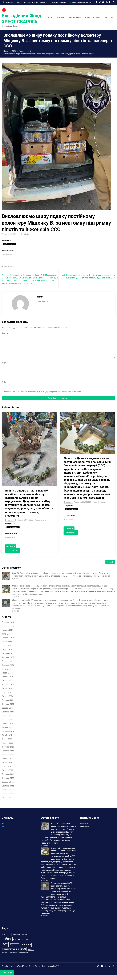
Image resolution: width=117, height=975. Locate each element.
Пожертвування (10, 949)
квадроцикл (13, 952)
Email (5, 372)
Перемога (26, 944)
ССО (23, 949)
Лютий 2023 (7, 762)
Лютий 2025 (7, 688)
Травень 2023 (7, 759)
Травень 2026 (7, 630)
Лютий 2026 (7, 642)
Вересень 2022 (8, 782)
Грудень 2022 (7, 770)
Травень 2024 (7, 723)
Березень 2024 (8, 731)
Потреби (60, 17)
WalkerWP (54, 966)
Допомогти (74, 17)
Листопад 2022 (8, 774)
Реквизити (84, 826)
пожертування (23, 952)
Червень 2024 (8, 720)
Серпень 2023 (8, 751)
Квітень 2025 (7, 681)
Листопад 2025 (8, 653)
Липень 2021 (7, 798)
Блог (50, 17)
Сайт (4, 382)
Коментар (6, 333)
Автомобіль (16, 934)
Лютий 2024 (7, 735)
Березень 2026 (8, 638)
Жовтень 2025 (8, 657)
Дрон (26, 939)
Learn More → (42, 301)
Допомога (18, 939)
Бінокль (24, 934)
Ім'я (4, 363)
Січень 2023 (7, 766)
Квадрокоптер (14, 945)
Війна (6, 939)
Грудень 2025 (7, 649)
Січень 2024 (7, 739)
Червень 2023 (8, 755)
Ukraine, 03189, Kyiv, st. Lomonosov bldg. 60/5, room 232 (25, 2)
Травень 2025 (7, 677)
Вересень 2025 (8, 661)
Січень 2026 (7, 646)
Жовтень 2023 (8, 747)
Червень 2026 (8, 626)
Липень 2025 (7, 669)
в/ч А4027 (5, 952)
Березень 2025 (8, 685)
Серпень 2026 (8, 622)
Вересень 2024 (8, 708)
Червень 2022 (8, 794)
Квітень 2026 (7, 634)
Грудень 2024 (7, 696)
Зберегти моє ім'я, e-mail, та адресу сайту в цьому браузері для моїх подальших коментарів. (43, 392)
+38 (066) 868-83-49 (59, 2)
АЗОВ (9, 934)
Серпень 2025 (8, 665)
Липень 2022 (7, 790)
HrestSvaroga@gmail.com (81, 2)
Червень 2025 (8, 673)
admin (26, 234)
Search (110, 562)
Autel (3, 934)
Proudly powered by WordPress (15, 966)
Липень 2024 (7, 716)
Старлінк (30, 949)
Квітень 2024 (7, 727)
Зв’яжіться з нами (92, 17)
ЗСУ (5, 944)
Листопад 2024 (8, 700)
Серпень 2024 (8, 712)
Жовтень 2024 (8, 704)
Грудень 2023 (7, 743)
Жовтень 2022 (8, 778)
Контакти (84, 824)
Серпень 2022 (8, 786)
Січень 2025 (7, 692)
